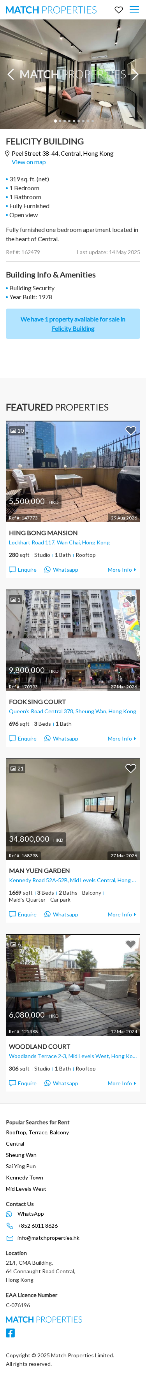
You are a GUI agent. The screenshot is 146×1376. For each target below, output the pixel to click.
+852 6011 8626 (38, 1225)
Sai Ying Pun (21, 1166)
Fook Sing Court (37, 701)
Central (15, 1143)
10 (21, 430)
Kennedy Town (24, 1177)
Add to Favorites (131, 430)
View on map (29, 161)
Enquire (27, 569)
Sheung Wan (21, 1154)
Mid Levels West (26, 1188)
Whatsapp (65, 569)
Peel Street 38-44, (63, 153)
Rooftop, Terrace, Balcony (37, 1132)
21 (21, 768)
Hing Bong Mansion (43, 532)
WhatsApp (31, 1213)
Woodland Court (39, 1046)
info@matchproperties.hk (48, 1237)
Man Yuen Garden (39, 870)
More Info (120, 569)
